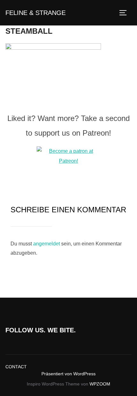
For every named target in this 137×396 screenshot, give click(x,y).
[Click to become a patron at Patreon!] (68, 161)
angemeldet (46, 243)
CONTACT (16, 366)
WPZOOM (100, 383)
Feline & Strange (35, 12)
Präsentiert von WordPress (68, 373)
